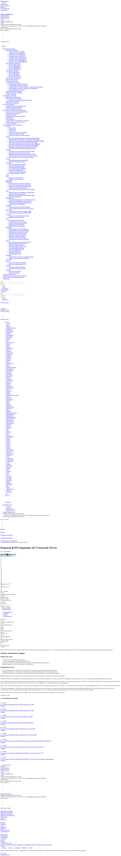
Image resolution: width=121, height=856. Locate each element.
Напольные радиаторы (12, 79)
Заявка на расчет (6, 607)
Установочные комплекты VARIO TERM (20, 213)
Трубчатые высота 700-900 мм (17, 56)
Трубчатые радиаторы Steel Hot (17, 268)
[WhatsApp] (11, 554)
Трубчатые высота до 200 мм (17, 51)
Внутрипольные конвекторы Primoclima (20, 185)
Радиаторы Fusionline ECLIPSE (17, 164)
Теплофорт (9, 259)
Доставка (3, 839)
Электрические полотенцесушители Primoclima (22, 189)
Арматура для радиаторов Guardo (18, 132)
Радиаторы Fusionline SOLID (17, 173)
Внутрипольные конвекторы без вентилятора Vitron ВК (24, 138)
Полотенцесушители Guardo (16, 133)
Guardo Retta (12, 129)
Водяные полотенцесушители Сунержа (19, 152)
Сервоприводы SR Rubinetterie (17, 204)
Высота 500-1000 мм (14, 75)
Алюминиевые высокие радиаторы (18, 84)
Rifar (7, 191)
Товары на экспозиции (9, 274)
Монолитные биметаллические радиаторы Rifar (22, 195)
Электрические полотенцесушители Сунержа (21, 157)
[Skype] (13, 554)
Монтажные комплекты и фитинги (15, 116)
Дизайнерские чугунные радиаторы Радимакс (21, 256)
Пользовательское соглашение (43, 844)
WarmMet (8, 227)
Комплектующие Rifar (15, 196)
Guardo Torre (12, 130)
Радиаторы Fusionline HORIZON (17, 169)
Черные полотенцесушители (14, 109)
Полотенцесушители (9, 104)
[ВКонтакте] (1, 554)
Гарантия (3, 841)
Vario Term (9, 210)
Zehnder (8, 270)
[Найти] (4, 285)
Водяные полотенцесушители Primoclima (20, 186)
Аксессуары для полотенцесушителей (13, 277)
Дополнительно (7, 616)
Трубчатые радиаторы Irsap (16, 179)
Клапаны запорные (11, 114)
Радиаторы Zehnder (14, 273)
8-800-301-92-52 (5, 15)
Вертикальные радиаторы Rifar (17, 193)
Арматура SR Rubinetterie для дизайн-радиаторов (22, 199)
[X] (7, 554)
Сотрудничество (5, 831)
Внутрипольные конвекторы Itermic (18, 160)
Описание (6, 613)
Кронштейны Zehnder (15, 271)
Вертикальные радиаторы (13, 63)
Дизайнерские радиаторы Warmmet (18, 232)
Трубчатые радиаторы (12, 50)
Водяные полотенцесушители (14, 107)
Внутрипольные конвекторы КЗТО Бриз (20, 242)
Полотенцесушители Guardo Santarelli (19, 135)
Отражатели (9, 117)
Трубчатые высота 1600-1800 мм (17, 59)
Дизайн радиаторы (11, 94)
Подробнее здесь (5, 854)
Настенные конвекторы (12, 103)
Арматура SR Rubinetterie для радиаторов (20, 201)
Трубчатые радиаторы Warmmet (17, 237)
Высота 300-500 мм (14, 73)
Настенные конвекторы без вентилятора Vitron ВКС (23, 147)
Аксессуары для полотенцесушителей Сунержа (22, 151)
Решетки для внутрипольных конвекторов (20, 100)
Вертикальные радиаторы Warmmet (18, 229)
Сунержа (8, 150)
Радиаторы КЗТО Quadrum (16, 245)
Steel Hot (8, 265)
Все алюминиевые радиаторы (17, 89)
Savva (7, 261)
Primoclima (9, 182)
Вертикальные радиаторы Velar (17, 221)
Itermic (8, 158)
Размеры (3, 706)
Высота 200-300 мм (14, 72)
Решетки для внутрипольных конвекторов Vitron (22, 148)
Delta (7, 174)
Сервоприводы (10, 119)
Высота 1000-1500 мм (15, 65)
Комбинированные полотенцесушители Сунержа (22, 154)
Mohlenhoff (9, 180)
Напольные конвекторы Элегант (17, 243)
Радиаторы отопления (9, 48)
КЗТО (7, 240)
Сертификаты (4, 837)
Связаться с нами (5, 695)
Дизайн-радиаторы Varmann (16, 217)
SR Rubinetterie (10, 198)
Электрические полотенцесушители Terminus (21, 208)
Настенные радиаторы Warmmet (17, 235)
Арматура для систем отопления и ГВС (16, 111)
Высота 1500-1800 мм (15, 66)
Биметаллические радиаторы (14, 91)
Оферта (3, 846)
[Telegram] (15, 554)
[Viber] (9, 554)
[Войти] (1, 314)
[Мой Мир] (5, 554)
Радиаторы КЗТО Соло (15, 254)
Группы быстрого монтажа (13, 113)
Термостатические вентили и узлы (15, 122)
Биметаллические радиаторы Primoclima (20, 183)
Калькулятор (4, 834)
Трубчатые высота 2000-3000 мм (17, 62)
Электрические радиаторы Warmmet (19, 239)
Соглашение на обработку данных (26, 844)
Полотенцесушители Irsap (16, 177)
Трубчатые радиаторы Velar (16, 220)
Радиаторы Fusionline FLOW (16, 166)
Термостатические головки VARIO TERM (20, 211)
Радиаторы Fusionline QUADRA (17, 172)
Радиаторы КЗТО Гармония (16, 248)
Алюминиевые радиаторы (13, 82)
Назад (8, 323)
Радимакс (8, 255)
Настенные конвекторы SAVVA (17, 264)
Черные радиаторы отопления (14, 92)
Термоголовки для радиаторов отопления (17, 120)
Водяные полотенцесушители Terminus (19, 207)
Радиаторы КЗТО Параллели (16, 249)
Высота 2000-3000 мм (15, 69)
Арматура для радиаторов (7, 815)
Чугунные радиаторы (12, 81)
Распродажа (6, 278)
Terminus (8, 205)
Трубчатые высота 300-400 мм (17, 53)
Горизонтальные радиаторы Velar (18, 223)
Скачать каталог (6, 609)
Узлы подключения (11, 123)
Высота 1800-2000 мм (15, 68)
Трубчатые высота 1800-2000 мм (17, 60)
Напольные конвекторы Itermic (17, 161)
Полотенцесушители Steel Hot (17, 267)
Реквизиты (3, 827)
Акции (2, 825)
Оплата (5, 615)
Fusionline (8, 163)
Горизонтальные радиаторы (13, 78)
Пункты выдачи (5, 830)
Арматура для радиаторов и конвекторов (14, 110)
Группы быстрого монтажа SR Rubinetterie (20, 202)
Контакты (3, 824)
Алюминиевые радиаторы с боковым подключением (23, 88)
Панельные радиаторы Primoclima (18, 188)
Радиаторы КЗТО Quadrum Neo (17, 246)
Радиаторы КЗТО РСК (15, 252)
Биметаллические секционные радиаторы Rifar (21, 192)
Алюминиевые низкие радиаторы (18, 85)
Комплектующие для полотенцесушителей (14, 276)
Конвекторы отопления (9, 95)
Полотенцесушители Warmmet (17, 236)
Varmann (8, 214)
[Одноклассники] (3, 554)
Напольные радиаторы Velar (16, 224)
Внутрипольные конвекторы (14, 98)
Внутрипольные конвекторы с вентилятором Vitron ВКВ (24, 139)
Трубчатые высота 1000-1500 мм (17, 57)
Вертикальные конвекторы (13, 97)
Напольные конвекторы (12, 101)
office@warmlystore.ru (7, 14)
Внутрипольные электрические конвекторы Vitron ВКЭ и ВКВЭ (26, 141)
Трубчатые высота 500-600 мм (17, 54)
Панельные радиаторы (12, 70)
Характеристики (7, 612)
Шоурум (3, 822)
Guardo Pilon (12, 128)
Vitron (7, 136)
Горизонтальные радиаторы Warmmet (19, 230)
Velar (7, 218)
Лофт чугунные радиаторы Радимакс (19, 258)
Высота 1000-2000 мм (15, 76)
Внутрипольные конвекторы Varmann (19, 215)
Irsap (7, 176)
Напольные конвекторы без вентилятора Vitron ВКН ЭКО (24, 144)
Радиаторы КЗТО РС (14, 251)
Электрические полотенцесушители (16, 106)
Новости (3, 828)
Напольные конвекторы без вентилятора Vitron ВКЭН (23, 145)
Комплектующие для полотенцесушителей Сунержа (23, 155)
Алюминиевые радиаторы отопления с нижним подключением (26, 87)
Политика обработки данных (8, 844)
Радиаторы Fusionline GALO (16, 167)
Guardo (8, 126)
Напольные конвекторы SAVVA (17, 262)
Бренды (3, 818)
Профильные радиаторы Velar (17, 226)
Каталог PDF (4, 836)
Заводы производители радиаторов (12, 125)
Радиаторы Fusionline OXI (16, 170)
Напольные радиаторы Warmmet (17, 233)
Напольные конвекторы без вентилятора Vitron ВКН (23, 142)
